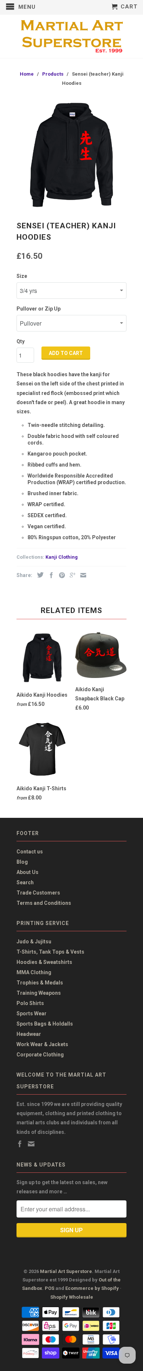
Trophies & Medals (39, 983)
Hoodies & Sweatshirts (44, 962)
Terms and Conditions (43, 903)
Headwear (28, 1034)
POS (49, 1288)
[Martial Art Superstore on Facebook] (19, 1143)
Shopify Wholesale (71, 1297)
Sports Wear (31, 1013)
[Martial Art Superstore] (71, 36)
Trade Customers (38, 893)
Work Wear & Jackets (42, 1044)
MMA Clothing (33, 972)
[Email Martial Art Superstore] (31, 1143)
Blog (22, 862)
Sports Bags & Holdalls (44, 1024)
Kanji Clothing (61, 557)
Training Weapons (38, 993)
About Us (27, 872)
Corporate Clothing (40, 1055)
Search (25, 882)
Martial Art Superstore (66, 1271)
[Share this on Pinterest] (60, 575)
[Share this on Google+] (71, 575)
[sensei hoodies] (71, 155)
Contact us (29, 852)
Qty (20, 341)
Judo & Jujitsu (33, 941)
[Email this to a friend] (81, 575)
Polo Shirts (30, 1003)
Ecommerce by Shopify (92, 1288)
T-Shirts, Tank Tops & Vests (50, 952)
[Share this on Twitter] (38, 575)
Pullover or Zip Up (38, 309)
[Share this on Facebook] (49, 575)
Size (21, 276)
